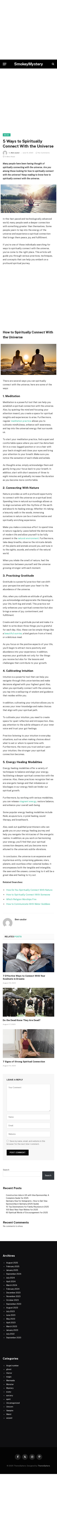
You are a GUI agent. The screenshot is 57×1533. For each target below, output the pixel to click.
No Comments (44, 153)
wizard (9, 1418)
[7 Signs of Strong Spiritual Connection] (28, 1043)
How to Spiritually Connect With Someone (28, 894)
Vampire (9, 1410)
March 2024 (11, 1285)
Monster (10, 1384)
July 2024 (10, 1278)
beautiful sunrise (13, 633)
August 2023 (12, 1308)
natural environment (28, 538)
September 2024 (13, 1274)
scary (8, 1392)
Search (6, 1170)
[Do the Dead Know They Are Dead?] (28, 1002)
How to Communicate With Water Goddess (28, 904)
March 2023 (11, 1326)
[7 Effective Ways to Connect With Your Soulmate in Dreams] (28, 957)
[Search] (52, 64)
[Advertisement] (28, 29)
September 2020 (13, 1338)
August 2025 (12, 1263)
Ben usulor (15, 153)
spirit (8, 1399)
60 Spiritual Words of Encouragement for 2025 (27, 1212)
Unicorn (9, 1407)
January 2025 (12, 1270)
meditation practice (21, 421)
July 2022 (10, 1334)
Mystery (9, 1388)
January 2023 (12, 1330)
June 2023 (10, 1315)
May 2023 (10, 1319)
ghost (8, 1369)
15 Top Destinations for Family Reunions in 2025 (27, 1207)
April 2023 (10, 1322)
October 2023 (12, 1300)
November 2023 (13, 1296)
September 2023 (13, 1304)
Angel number (12, 1366)
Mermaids (10, 1380)
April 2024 (11, 1281)
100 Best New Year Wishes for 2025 (22, 1210)
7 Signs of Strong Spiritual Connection (24, 1061)
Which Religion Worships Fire (21, 899)
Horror (9, 1373)
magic (6, 135)
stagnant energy (27, 801)
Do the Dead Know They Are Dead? (21, 1020)
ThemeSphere (44, 1466)
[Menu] (4, 64)
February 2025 (12, 1266)
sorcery (9, 1395)
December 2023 (13, 1293)
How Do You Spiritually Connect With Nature (29, 890)
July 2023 (10, 1311)
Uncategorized (13, 1403)
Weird (8, 1414)
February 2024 (13, 1289)
